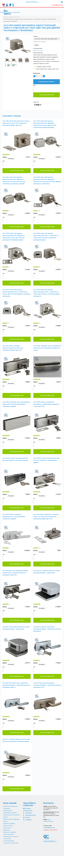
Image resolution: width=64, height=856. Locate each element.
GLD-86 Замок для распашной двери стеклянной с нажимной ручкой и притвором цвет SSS (15, 573)
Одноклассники (30, 815)
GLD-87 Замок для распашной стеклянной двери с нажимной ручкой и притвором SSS (47, 685)
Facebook (28, 813)
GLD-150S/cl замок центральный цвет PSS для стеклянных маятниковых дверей (46, 460)
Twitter (27, 817)
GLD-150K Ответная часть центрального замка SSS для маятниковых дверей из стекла (47, 348)
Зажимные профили (9, 823)
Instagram (28, 819)
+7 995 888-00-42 (57, 5)
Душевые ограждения (9, 832)
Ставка (36, 45)
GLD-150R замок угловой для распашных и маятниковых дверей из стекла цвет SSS (46, 404)
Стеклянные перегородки (10, 842)
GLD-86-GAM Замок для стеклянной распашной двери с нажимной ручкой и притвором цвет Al (16, 685)
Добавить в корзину (47, 81)
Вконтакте (28, 810)
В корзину (11, 158)
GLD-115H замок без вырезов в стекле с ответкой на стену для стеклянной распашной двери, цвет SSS (16, 123)
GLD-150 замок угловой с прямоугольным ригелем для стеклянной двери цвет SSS (12, 348)
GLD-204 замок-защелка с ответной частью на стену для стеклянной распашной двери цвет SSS (46, 516)
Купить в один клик (47, 94)
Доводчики (6, 830)
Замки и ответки (38, 50)
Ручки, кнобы (7, 827)
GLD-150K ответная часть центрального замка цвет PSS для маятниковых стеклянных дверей (16, 404)
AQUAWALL (32, 2)
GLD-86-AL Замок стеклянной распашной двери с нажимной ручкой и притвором (47, 629)
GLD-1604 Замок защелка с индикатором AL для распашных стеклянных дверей (13, 516)
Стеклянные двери (8, 840)
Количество (36, 73)
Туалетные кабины (8, 834)
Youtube (27, 808)
